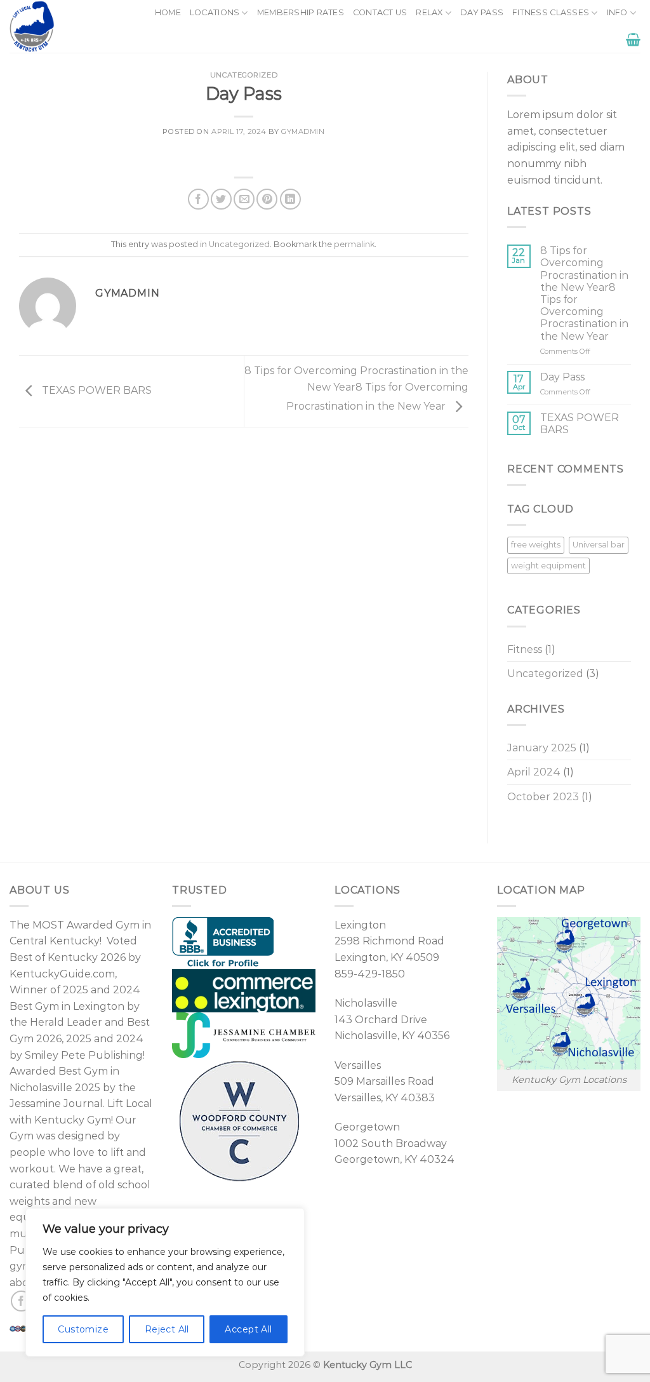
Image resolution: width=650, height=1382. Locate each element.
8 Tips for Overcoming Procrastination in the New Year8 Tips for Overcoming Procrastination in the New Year (356, 389)
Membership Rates (300, 12)
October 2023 (543, 797)
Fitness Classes (550, 12)
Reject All (167, 1329)
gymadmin (302, 131)
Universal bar (599, 544)
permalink (354, 244)
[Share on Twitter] (221, 199)
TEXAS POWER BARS (95, 390)
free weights (535, 544)
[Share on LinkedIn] (290, 199)
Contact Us (380, 12)
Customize (83, 1329)
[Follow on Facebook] (21, 1301)
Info (617, 12)
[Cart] (633, 39)
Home (168, 12)
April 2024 (533, 772)
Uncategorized (243, 74)
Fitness (524, 649)
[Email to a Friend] (244, 199)
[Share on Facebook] (198, 199)
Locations (214, 12)
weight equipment (548, 565)
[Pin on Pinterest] (266, 199)
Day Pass (481, 12)
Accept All (248, 1329)
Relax (429, 12)
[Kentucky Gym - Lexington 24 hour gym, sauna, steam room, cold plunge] (65, 26)
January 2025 (541, 748)
